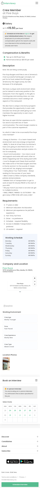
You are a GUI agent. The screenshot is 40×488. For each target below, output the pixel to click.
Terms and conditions (9, 477)
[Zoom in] (34, 278)
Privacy (21, 477)
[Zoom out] (34, 281)
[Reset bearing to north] (34, 284)
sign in (27, 34)
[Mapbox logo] (8, 306)
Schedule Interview (20, 484)
